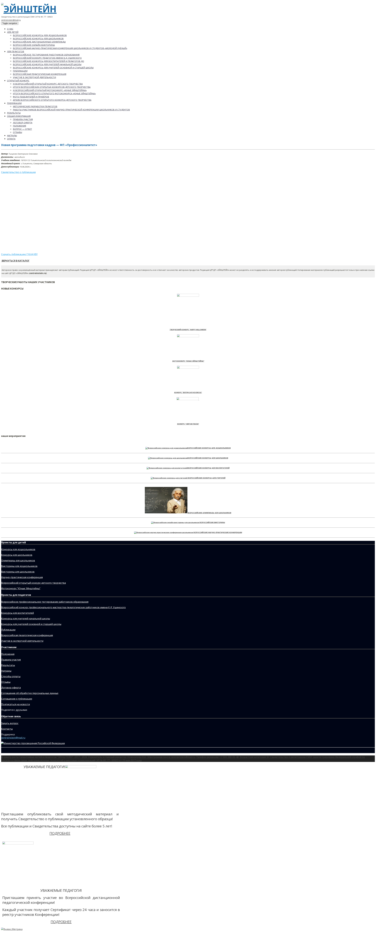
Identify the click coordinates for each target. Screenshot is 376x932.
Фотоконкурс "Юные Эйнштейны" (20, 588)
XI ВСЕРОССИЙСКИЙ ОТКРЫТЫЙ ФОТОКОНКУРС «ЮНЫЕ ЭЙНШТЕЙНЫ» (50, 90)
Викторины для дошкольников (19, 566)
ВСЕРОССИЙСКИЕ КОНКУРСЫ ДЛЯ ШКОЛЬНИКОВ (207, 458)
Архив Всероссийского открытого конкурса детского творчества (52, 100)
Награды (12, 135)
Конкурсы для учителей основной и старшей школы (31, 624)
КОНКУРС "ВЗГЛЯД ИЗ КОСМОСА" (188, 392)
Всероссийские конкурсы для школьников (38, 38)
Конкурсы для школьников (16, 555)
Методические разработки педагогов (35, 106)
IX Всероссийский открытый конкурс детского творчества (48, 83)
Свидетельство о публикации (18, 172)
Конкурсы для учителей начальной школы (25, 618)
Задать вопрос (9, 723)
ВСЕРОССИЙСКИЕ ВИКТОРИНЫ (212, 522)
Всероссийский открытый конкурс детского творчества (33, 582)
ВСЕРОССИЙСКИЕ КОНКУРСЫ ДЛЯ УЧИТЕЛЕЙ (206, 478)
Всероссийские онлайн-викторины (34, 45)
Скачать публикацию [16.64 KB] (19, 254)
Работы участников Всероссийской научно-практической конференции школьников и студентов (71, 109)
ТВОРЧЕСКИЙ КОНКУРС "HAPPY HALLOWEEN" (188, 330)
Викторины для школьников (18, 571)
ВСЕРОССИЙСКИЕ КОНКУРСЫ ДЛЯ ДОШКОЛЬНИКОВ (209, 448)
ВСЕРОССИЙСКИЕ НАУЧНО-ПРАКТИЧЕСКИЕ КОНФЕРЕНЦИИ (217, 532)
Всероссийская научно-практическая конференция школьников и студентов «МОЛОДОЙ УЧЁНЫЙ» (70, 48)
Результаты (14, 112)
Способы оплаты (10, 676)
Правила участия (23, 119)
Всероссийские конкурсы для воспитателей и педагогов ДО (48, 61)
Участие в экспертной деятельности (34, 77)
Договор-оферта (22, 122)
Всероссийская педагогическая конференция (39, 74)
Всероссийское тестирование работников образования (46, 54)
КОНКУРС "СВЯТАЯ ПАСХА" (188, 424)
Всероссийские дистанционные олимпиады (39, 41)
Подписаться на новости (15, 704)
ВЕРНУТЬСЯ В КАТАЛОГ (15, 260)
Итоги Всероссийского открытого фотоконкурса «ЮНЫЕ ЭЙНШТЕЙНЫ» (54, 93)
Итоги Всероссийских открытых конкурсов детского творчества (51, 87)
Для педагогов (15, 51)
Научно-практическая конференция (22, 577)
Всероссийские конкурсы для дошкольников (40, 35)
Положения (19, 125)
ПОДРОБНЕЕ (59, 833)
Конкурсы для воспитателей (17, 613)
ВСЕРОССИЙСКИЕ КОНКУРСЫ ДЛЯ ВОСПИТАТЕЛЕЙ (209, 468)
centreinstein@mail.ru (11, 20)
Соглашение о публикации (16, 698)
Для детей (12, 32)
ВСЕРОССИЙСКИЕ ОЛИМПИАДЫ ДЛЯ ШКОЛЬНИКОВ (209, 513)
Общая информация (19, 116)
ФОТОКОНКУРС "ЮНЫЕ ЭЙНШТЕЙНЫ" (188, 361)
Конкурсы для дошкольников (18, 549)
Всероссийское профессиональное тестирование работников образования (44, 601)
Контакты (7, 728)
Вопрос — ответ (22, 129)
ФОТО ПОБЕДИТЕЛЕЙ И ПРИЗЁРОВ (31, 96)
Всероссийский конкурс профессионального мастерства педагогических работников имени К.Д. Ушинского (63, 607)
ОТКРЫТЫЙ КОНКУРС (18, 80)
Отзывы (17, 132)
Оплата (11, 138)
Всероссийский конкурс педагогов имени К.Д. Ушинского (47, 58)
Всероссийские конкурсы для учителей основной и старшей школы (53, 67)
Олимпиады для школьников (18, 560)
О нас (10, 28)
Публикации (20, 70)
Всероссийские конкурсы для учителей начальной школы (47, 64)
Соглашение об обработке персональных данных (29, 693)
